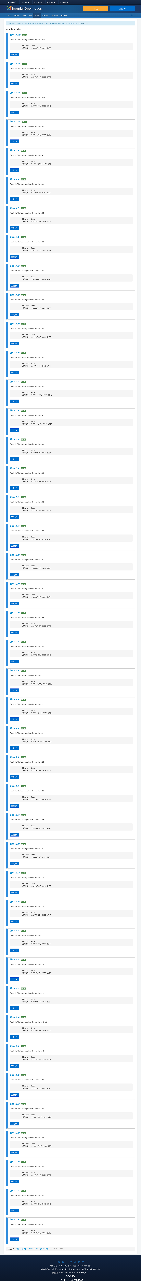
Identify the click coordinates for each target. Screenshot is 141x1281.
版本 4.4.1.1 (15, 381)
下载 (96, 8)
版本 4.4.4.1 (15, 294)
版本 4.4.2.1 (15, 352)
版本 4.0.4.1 (15, 1132)
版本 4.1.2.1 (15, 959)
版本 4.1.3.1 (15, 930)
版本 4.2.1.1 (15, 815)
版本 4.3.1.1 (15, 526)
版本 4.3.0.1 (15, 555)
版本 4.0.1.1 (15, 1190)
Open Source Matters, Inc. (78, 1273)
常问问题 (55, 15)
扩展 (30, 15)
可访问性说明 (45, 1269)
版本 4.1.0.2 (15, 1017)
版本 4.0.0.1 (15, 1219)
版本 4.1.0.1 (15, 1046)
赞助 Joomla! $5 (74, 1269)
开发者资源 (64, 2)
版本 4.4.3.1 (15, 323)
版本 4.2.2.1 (15, 786)
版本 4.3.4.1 (15, 439)
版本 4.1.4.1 (15, 901)
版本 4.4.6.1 (15, 237)
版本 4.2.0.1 (15, 843)
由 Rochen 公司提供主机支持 (71, 1280)
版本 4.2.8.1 (15, 612)
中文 (132, 15)
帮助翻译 (85, 1269)
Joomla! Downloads (27, 8)
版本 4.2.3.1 (15, 757)
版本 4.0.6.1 (15, 1075)
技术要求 (45, 15)
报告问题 (93, 1269)
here (82, 23)
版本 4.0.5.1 (15, 1104)
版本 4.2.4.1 (15, 728)
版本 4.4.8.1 (15, 179)
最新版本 (17, 15)
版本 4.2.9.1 (15, 583)
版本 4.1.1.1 (15, 988)
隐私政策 (54, 1269)
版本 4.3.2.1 (15, 497)
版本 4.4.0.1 (15, 410)
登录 (98, 1269)
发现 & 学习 (38, 2)
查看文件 (14, 54)
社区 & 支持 (51, 2)
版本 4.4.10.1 (16, 121)
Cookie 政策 (63, 1269)
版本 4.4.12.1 (16, 63)
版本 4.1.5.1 (15, 872)
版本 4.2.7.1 (15, 641)
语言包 (37, 15)
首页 (9, 15)
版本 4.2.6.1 (15, 670)
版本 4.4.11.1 (16, 92)
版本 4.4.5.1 (15, 266)
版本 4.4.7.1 (15, 208)
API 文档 (64, 15)
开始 (121, 8)
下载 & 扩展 (25, 2)
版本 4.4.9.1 (15, 150)
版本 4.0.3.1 (15, 1161)
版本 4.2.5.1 (15, 699)
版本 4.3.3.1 (15, 468)
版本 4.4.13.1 (16, 34)
